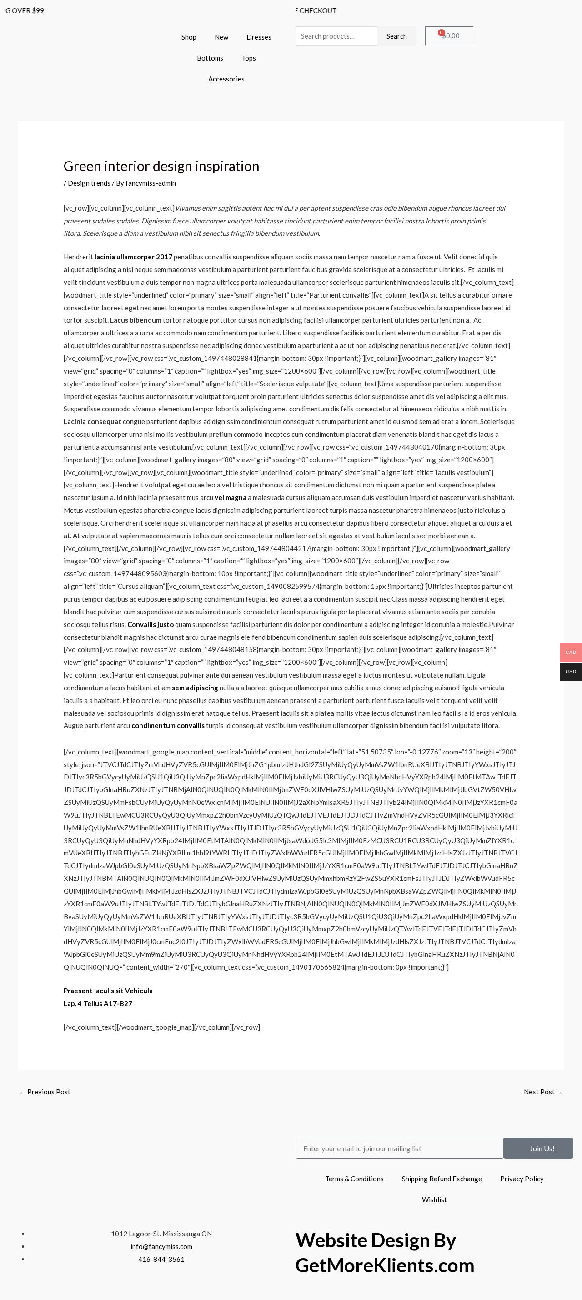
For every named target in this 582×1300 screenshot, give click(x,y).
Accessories (226, 79)
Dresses (258, 37)
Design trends (89, 183)
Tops (248, 58)
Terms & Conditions (354, 1178)
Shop (188, 37)
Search (396, 36)
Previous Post (44, 1092)
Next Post (543, 1092)
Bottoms (210, 58)
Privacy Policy (522, 1178)
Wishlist (434, 1199)
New (221, 37)
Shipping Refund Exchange (442, 1178)
